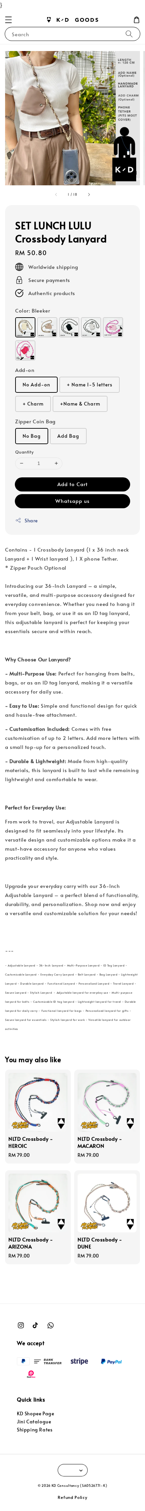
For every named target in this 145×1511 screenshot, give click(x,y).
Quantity (24, 452)
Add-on (25, 369)
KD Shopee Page (35, 1413)
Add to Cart (72, 483)
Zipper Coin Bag (35, 421)
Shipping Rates (34, 1429)
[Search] (129, 33)
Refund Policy (72, 1497)
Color (32, 310)
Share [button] (31, 520)
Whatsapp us (72, 500)
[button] (8, 19)
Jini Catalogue (34, 1421)
